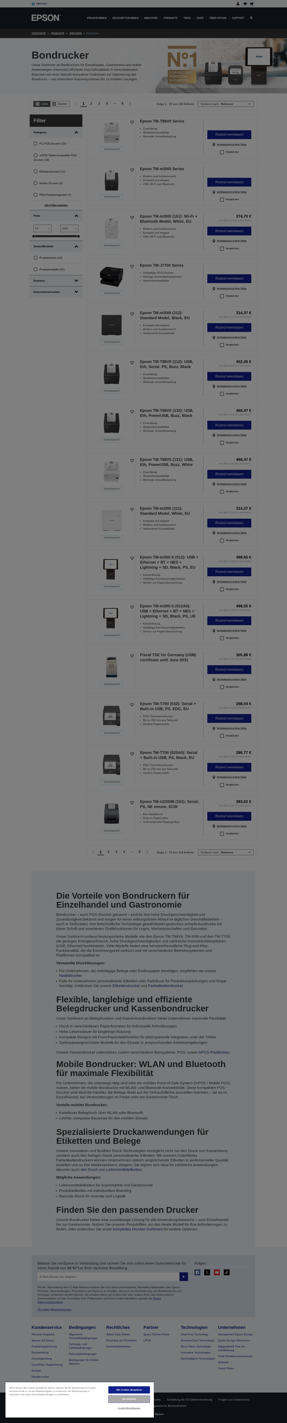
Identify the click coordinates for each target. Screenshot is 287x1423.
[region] (79, 1400)
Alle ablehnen (129, 1399)
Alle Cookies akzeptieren (129, 1390)
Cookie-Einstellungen (129, 1408)
